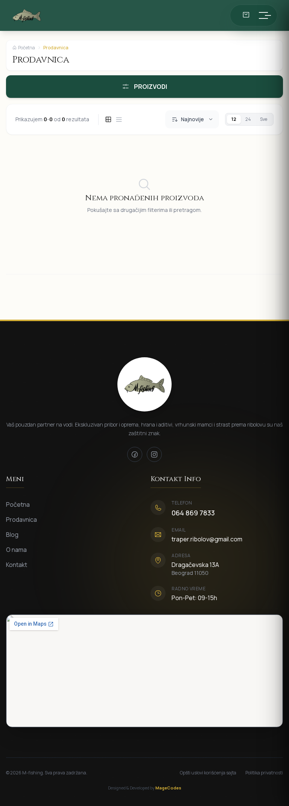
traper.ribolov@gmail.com (207, 539)
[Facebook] (134, 454)
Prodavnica (21, 519)
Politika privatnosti (264, 773)
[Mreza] (108, 119)
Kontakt (16, 565)
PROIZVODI (150, 86)
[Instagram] (154, 454)
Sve (263, 119)
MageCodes (168, 788)
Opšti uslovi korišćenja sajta (208, 773)
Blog (12, 534)
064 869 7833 (193, 512)
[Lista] (119, 119)
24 (248, 119)
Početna (26, 48)
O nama (16, 549)
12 (233, 119)
